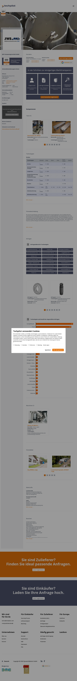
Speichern (48, 350)
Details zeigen (46, 345)
